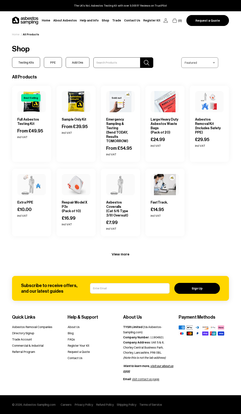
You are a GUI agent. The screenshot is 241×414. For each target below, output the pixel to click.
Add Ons (77, 62)
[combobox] (123, 62)
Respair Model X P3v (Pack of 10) (74, 207)
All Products (31, 34)
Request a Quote (79, 352)
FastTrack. (159, 202)
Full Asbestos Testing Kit (28, 121)
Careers (66, 404)
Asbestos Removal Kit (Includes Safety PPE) (208, 126)
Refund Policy (105, 404)
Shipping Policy (126, 404)
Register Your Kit (78, 345)
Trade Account (22, 339)
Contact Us (75, 358)
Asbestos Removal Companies (32, 327)
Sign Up (197, 288)
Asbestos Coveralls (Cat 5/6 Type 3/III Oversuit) (117, 209)
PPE (53, 62)
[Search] (146, 62)
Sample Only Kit (74, 119)
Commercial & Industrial (27, 345)
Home (15, 34)
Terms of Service (150, 404)
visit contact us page (145, 379)
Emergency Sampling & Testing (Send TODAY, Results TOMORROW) (117, 130)
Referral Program (23, 352)
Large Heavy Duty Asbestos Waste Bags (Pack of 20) (164, 126)
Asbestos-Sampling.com (39, 404)
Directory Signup (23, 333)
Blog (71, 333)
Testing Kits (26, 62)
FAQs (71, 339)
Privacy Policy (84, 404)
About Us (74, 327)
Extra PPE (25, 202)
